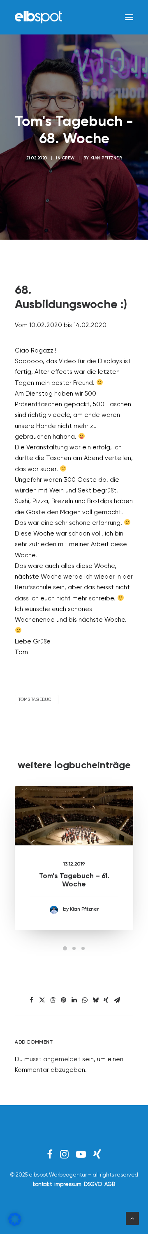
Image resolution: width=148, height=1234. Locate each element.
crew (68, 158)
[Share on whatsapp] (85, 1000)
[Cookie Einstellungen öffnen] (14, 1224)
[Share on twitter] (42, 1000)
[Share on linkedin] (74, 1000)
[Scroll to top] (132, 1218)
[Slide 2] (74, 948)
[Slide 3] (83, 948)
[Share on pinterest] (63, 1000)
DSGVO (93, 1184)
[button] (129, 17)
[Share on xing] (106, 1000)
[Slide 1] (64, 948)
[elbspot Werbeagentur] (38, 17)
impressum (67, 1184)
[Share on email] (117, 1000)
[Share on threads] (53, 1000)
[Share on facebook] (31, 1000)
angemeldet (62, 1059)
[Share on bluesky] (95, 1000)
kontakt (42, 1184)
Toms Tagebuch (36, 699)
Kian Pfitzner (106, 158)
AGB (109, 1184)
